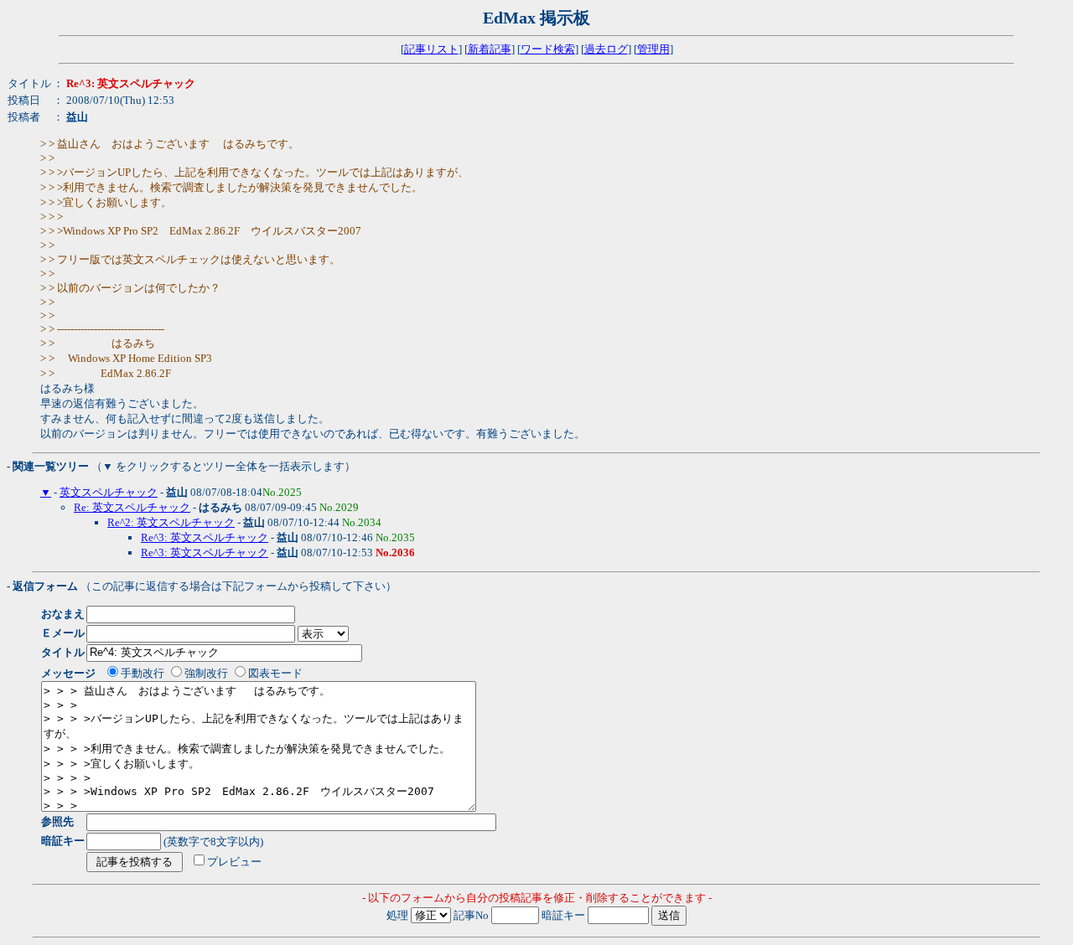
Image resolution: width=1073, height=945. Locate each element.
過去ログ (606, 49)
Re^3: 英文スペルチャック (204, 537)
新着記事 (489, 49)
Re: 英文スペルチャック (132, 507)
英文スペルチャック (109, 492)
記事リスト (431, 49)
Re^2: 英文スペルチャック (171, 522)
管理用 (653, 49)
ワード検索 (548, 49)
